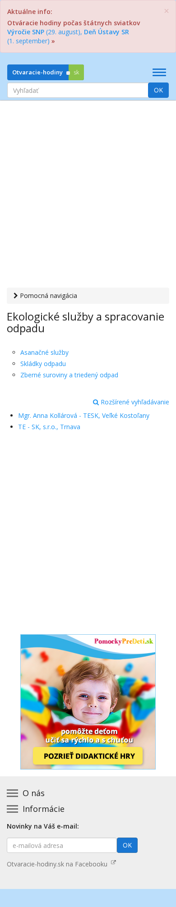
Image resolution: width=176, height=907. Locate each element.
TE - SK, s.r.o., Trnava (49, 426)
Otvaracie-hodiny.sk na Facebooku (59, 864)
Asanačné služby (44, 352)
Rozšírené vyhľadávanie (134, 402)
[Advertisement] (88, 195)
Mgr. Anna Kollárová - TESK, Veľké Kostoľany (83, 415)
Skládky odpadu (43, 363)
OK (158, 90)
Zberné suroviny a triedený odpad (69, 375)
